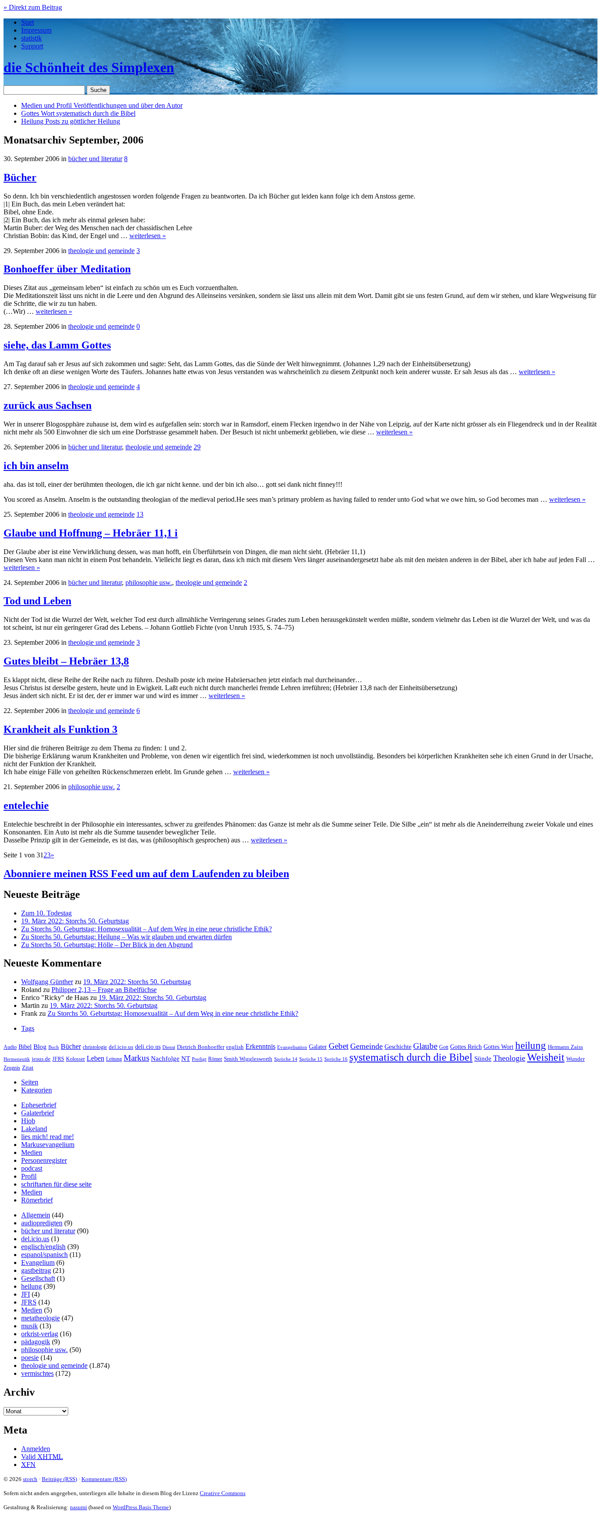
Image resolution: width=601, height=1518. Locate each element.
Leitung (114, 1059)
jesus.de (41, 1059)
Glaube (425, 1046)
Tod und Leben (37, 600)
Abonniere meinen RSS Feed (146, 873)
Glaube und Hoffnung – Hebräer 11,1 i (91, 533)
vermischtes (37, 1373)
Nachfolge (165, 1058)
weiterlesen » (147, 235)
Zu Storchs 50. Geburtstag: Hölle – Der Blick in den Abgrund (107, 944)
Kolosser (75, 1059)
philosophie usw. (148, 582)
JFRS (58, 1059)
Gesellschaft (38, 1278)
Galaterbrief (37, 1113)
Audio (10, 1047)
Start (27, 22)
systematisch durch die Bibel (411, 1057)
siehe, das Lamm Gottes (57, 345)
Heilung (70, 121)
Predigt (199, 1059)
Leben (95, 1058)
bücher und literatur (95, 158)
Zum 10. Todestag (46, 913)
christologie (95, 1047)
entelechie (26, 805)
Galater (318, 1047)
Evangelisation (292, 1047)
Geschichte (398, 1047)
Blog (40, 1046)
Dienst (168, 1047)
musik (29, 1326)
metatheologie (40, 1318)
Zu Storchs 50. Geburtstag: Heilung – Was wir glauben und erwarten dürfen (126, 937)
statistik (31, 38)
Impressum (36, 30)
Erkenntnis (260, 1046)
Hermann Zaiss (565, 1047)
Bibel (25, 1046)
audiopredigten (41, 1223)
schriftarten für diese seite (56, 1184)
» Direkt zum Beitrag (33, 7)
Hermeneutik (17, 1059)
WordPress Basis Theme (141, 1507)
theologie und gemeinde (101, 250)
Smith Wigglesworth (248, 1058)
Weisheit (545, 1057)
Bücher (20, 177)
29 (197, 447)
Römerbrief (37, 1200)
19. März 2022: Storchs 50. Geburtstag (75, 921)
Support (32, 46)
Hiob (28, 1121)
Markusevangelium (47, 1144)
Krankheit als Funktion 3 (60, 729)
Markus (136, 1057)
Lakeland (34, 1128)
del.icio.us (121, 1047)
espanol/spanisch (44, 1254)
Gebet (338, 1046)
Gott (443, 1047)
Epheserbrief (38, 1105)
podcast (31, 1168)
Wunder (575, 1058)
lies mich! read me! (47, 1136)
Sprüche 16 (336, 1059)
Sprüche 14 (285, 1059)
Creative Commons (223, 1493)
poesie (30, 1357)
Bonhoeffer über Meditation (67, 269)
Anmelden (35, 1448)
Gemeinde (366, 1046)
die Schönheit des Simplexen (89, 67)
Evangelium (38, 1262)
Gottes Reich (466, 1046)
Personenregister (44, 1160)
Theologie (509, 1058)
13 (139, 514)
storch (30, 1479)
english (235, 1047)
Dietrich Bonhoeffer (200, 1047)
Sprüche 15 (310, 1059)
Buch (53, 1047)
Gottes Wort (78, 113)
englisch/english (43, 1246)
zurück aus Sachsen (48, 405)
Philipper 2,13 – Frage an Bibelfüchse (104, 989)
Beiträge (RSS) (59, 1479)
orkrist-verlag (39, 1334)
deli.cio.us (148, 1046)
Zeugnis (12, 1068)
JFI (25, 1294)
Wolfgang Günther (47, 981)
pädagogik (35, 1341)
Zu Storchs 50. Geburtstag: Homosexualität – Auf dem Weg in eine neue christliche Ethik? (146, 929)
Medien (31, 1152)
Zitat (27, 1067)
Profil (29, 1176)
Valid (42, 1456)
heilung (530, 1045)
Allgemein (35, 1215)
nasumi (78, 1507)
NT (185, 1058)
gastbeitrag (36, 1270)
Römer (215, 1059)
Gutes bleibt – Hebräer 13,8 (66, 661)
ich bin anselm (36, 465)
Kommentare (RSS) (104, 1479)
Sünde (482, 1058)
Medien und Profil (102, 105)
